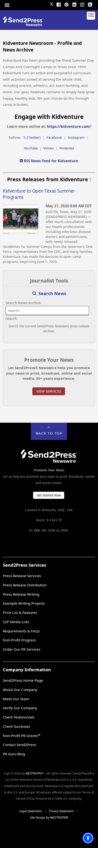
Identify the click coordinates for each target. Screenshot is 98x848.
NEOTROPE (33, 773)
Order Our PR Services (21, 649)
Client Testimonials (18, 717)
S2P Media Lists (16, 621)
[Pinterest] (66, 4)
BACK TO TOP (49, 433)
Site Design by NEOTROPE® (49, 818)
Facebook (54, 137)
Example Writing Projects (24, 603)
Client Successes (16, 726)
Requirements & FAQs (21, 631)
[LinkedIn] (74, 4)
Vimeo (48, 148)
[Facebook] (58, 4)
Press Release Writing (21, 594)
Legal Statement (30, 811)
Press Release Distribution (25, 585)
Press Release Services (22, 575)
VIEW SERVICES (48, 391)
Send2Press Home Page (23, 680)
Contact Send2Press (19, 744)
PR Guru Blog (14, 753)
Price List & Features (20, 612)
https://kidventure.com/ (69, 126)
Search (11, 318)
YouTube (31, 148)
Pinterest (66, 148)
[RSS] (90, 4)
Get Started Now (49, 495)
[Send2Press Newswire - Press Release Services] (25, 24)
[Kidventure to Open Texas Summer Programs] (21, 233)
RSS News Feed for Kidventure (50, 160)
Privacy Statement (61, 811)
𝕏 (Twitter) (32, 137)
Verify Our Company (20, 707)
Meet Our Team (16, 698)
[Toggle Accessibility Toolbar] (88, 838)
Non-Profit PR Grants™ (21, 735)
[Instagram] (82, 4)
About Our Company (20, 689)
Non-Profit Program (19, 640)
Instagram (76, 137)
